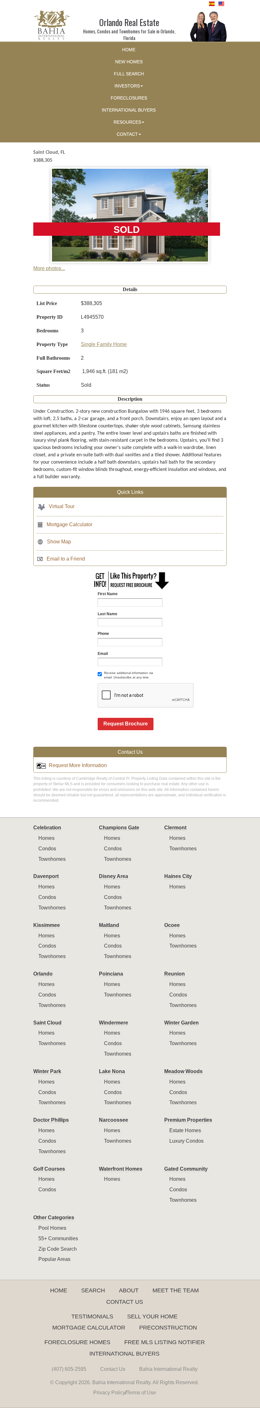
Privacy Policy (109, 1392)
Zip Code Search (57, 1249)
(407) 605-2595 (69, 1369)
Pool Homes (52, 1228)
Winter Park (47, 1071)
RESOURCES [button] (127, 122)
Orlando (43, 973)
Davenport (46, 876)
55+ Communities (58, 1238)
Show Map (59, 541)
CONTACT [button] (127, 134)
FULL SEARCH (129, 73)
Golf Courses (49, 1169)
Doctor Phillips (51, 1120)
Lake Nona (112, 1071)
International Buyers (124, 1353)
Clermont (175, 827)
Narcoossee (113, 1120)
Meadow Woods (183, 1071)
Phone (103, 634)
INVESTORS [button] (127, 86)
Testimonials (92, 1316)
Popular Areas (54, 1259)
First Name (108, 594)
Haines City (178, 876)
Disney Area (113, 876)
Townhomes (52, 859)
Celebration (47, 827)
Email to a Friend (66, 558)
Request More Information (78, 765)
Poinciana (111, 973)
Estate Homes (185, 1130)
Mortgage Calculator (69, 524)
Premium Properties (188, 1120)
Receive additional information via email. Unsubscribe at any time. (128, 675)
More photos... (49, 268)
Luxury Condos (186, 1141)
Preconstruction (168, 1327)
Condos (47, 848)
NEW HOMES (129, 61)
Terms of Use (141, 1392)
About (129, 1290)
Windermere (113, 1022)
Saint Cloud (47, 1022)
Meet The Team (176, 1290)
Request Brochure (125, 723)
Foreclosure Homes (77, 1342)
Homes (46, 838)
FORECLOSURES (129, 98)
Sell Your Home (152, 1316)
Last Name (107, 614)
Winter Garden (181, 1022)
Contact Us (124, 1302)
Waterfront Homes (120, 1169)
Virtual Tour (62, 506)
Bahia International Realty (168, 1369)
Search (93, 1290)
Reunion (174, 973)
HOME (128, 49)
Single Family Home (104, 344)
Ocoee (172, 925)
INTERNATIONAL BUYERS (129, 110)
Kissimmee (46, 925)
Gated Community (186, 1169)
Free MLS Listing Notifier (164, 1342)
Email (103, 654)
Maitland (109, 925)
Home (58, 1290)
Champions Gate (119, 827)
